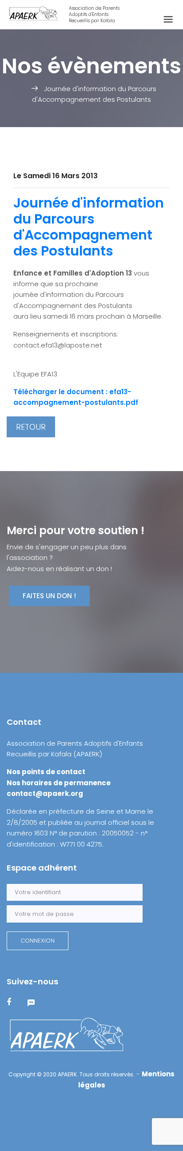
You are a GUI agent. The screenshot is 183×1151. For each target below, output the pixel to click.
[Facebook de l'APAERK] (14, 1002)
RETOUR (31, 426)
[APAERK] (67, 1034)
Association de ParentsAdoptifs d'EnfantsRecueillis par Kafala (94, 14)
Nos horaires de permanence (59, 782)
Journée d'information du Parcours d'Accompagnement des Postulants (88, 226)
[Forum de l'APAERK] (36, 1002)
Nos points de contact (46, 771)
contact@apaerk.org (45, 793)
